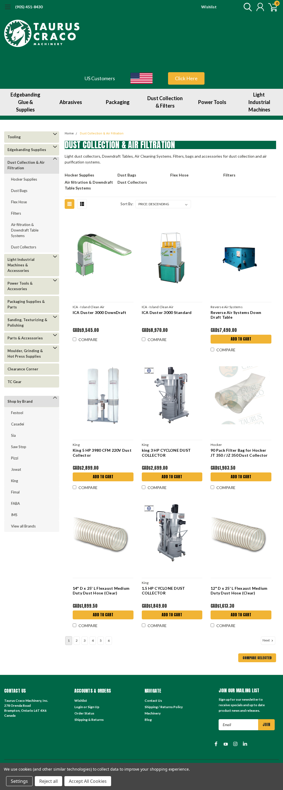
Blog (148, 720)
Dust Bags (19, 190)
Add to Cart (241, 339)
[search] (246, 7)
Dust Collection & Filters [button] (165, 102)
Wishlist (209, 6)
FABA (15, 503)
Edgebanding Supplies (26, 149)
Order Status (84, 713)
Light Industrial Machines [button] (259, 102)
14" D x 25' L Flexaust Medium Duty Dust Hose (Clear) (101, 591)
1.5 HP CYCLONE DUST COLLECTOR (163, 591)
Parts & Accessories (25, 338)
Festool (17, 412)
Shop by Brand (20, 401)
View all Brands (23, 526)
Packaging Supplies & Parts (26, 304)
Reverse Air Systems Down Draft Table (236, 315)
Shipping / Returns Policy (164, 707)
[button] (141, 78)
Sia (13, 435)
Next (266, 640)
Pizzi (14, 458)
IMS (14, 515)
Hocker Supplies (24, 179)
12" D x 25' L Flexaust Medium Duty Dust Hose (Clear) (239, 591)
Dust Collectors (23, 247)
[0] (270, 7)
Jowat (16, 469)
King (14, 481)
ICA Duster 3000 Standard (167, 312)
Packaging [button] (118, 102)
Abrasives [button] (70, 102)
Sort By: (126, 204)
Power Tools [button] (212, 102)
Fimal (15, 492)
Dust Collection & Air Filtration (26, 165)
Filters (16, 213)
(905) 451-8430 (29, 6)
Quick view (103, 257)
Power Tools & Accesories (20, 286)
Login (78, 707)
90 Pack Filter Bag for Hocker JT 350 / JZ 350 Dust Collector (239, 453)
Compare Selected (257, 657)
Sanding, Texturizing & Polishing (27, 323)
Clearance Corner (22, 369)
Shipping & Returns (89, 720)
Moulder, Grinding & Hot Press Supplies (25, 353)
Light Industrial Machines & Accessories (21, 265)
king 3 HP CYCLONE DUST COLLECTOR (166, 453)
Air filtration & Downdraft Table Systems (24, 230)
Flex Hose (19, 202)
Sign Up (93, 707)
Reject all (48, 781)
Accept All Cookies (88, 781)
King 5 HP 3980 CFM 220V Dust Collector (102, 453)
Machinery (153, 713)
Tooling (14, 137)
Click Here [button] (186, 78)
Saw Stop (18, 447)
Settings (19, 781)
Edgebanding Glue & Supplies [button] (25, 102)
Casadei (17, 424)
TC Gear (14, 382)
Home (69, 133)
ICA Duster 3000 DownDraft (99, 312)
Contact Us (153, 700)
